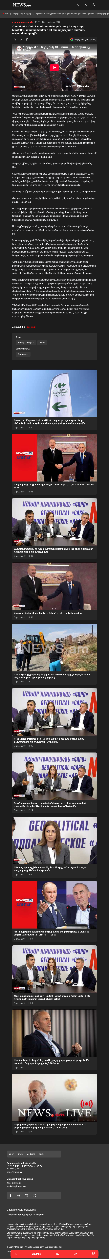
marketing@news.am (16, 1186)
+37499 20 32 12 (14, 1169)
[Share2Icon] (21, 39)
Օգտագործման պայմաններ (21, 1209)
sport (11, 1154)
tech (41, 1154)
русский (31, 327)
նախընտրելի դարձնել (84, 39)
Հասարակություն (22, 22)
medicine (31, 1154)
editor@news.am (14, 1172)
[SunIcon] (86, 5)
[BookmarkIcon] (27, 39)
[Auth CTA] (94, 5)
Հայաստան (23, 354)
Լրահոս (36, 1253)
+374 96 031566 (14, 1183)
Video (42, 343)
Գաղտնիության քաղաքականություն (25, 1214)
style (20, 1154)
